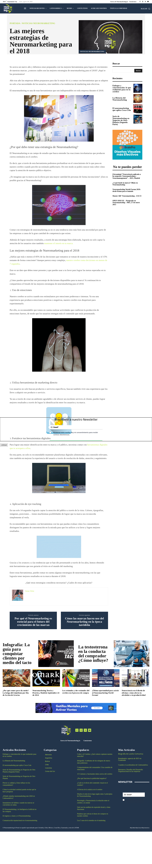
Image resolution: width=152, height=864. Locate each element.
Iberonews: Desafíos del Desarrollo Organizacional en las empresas (130, 770)
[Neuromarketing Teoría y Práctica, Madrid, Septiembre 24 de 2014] (46, 678)
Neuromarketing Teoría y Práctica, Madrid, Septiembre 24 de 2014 (45, 692)
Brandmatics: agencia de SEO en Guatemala (129, 759)
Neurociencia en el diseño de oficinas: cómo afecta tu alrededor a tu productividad (133, 692)
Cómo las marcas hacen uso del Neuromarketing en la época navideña (84, 621)
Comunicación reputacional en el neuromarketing (20, 820)
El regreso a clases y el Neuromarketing (16, 816)
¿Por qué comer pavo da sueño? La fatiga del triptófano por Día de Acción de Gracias (16, 692)
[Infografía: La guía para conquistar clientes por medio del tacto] (56, 653)
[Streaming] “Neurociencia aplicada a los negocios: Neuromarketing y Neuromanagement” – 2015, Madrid (126, 176)
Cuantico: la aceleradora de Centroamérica (133, 765)
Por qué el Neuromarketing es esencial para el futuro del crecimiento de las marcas (33, 621)
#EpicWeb (132, 827)
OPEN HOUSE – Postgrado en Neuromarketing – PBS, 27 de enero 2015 (126, 202)
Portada (15, 23)
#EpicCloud (138, 827)
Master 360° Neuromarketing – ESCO (126, 196)
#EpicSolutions (145, 827)
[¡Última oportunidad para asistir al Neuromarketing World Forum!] (106, 678)
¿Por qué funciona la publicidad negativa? (91, 778)
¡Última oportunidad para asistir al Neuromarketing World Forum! (105, 692)
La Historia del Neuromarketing (119, 99)
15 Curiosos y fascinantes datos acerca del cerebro (94, 774)
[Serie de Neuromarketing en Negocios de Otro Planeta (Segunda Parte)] (137, 119)
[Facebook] (140, 1)
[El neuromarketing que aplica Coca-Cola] (137, 108)
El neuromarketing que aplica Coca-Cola (121, 109)
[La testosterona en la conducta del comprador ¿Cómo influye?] (131, 653)
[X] (145, 1)
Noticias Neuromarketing (38, 23)
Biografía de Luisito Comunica (130, 754)
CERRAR (4, 445)
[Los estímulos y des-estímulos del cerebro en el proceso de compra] (76, 678)
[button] (145, 9)
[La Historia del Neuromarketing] (137, 98)
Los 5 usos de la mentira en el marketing (91, 820)
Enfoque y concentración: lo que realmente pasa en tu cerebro (121, 88)
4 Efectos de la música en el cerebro (89, 789)
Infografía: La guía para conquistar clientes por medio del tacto (17, 653)
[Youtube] (148, 1)
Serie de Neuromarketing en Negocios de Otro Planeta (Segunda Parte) (120, 120)
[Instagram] (142, 1)
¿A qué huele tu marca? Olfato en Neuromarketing (125, 184)
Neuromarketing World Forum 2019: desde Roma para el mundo (126, 190)
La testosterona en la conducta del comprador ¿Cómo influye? (93, 653)
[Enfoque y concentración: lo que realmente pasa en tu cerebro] (137, 88)
